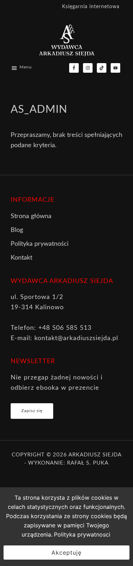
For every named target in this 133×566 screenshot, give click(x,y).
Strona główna (31, 216)
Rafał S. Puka (88, 463)
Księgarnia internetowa (91, 6)
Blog (17, 230)
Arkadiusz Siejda (94, 454)
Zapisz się (32, 411)
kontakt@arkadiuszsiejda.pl (76, 338)
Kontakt (21, 258)
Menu (26, 67)
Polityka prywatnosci (82, 534)
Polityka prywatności (39, 244)
